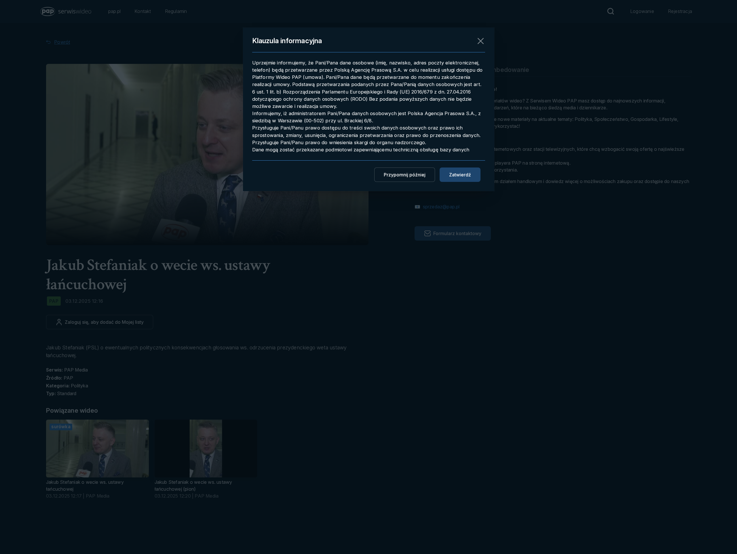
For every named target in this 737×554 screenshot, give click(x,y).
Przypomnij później (405, 175)
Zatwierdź (460, 175)
